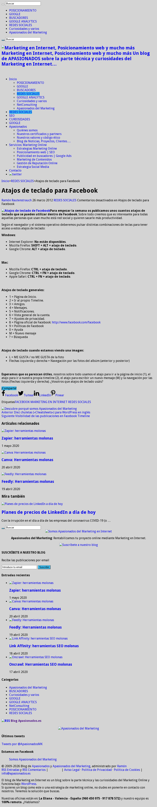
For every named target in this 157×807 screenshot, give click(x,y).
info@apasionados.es (16, 773)
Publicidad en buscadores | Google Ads (44, 156)
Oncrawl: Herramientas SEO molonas (40, 664)
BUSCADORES (18, 18)
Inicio (13, 79)
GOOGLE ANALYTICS (23, 21)
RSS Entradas (10, 770)
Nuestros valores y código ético (38, 137)
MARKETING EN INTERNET (48, 402)
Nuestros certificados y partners (39, 134)
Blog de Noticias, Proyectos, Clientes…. (44, 141)
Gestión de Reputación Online (37, 163)
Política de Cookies (127, 770)
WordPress (28, 784)
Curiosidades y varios (24, 29)
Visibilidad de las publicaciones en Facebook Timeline (46, 416)
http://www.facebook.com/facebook (76, 322)
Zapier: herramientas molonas (27, 438)
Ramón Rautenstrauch (17, 200)
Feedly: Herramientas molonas (28, 482)
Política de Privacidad (97, 770)
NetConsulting (27, 105)
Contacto (15, 170)
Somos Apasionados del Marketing (33, 759)
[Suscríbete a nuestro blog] (78, 545)
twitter (17, 174)
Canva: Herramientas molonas (27, 460)
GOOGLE (14, 14)
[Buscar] (3, 4)
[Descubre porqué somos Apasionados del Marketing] (39, 409)
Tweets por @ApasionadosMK (22, 744)
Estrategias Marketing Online (37, 148)
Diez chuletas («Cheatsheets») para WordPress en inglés (46, 412)
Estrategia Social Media (33, 167)
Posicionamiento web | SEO (36, 152)
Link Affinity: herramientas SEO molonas (44, 646)
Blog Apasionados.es (26, 721)
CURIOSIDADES (19, 119)
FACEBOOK (22, 402)
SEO (12, 115)
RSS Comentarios (34, 770)
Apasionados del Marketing (28, 32)
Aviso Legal (72, 770)
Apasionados (18, 126)
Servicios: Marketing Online (28, 145)
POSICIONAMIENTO (22, 10)
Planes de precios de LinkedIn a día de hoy (49, 512)
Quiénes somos (27, 130)
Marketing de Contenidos (34, 159)
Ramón (122, 766)
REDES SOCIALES (20, 25)
